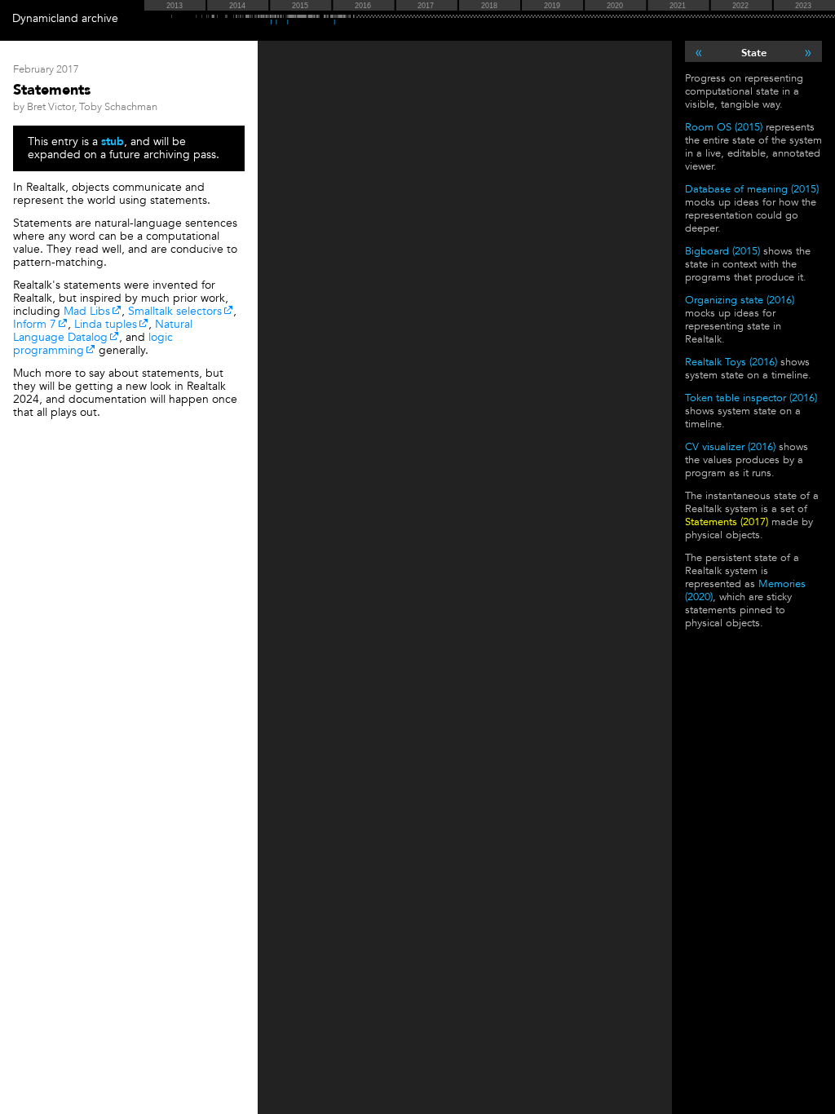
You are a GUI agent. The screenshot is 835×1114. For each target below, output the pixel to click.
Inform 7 (34, 324)
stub (112, 141)
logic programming (93, 343)
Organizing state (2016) (739, 300)
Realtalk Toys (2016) (731, 362)
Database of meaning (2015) (752, 189)
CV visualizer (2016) (730, 447)
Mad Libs (87, 311)
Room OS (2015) (723, 127)
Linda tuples (105, 324)
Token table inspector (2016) (751, 398)
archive (100, 18)
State (754, 53)
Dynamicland (45, 18)
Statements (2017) (726, 522)
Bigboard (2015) (722, 251)
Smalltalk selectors (175, 311)
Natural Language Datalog (102, 330)
